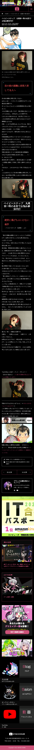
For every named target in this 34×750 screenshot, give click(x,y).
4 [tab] (19, 559)
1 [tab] (14, 559)
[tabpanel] (17, 557)
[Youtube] (17, 490)
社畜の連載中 (15, 23)
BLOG (9, 23)
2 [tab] (16, 559)
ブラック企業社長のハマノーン (17, 459)
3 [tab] (17, 559)
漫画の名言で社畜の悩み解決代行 (10, 24)
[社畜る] (17, 9)
